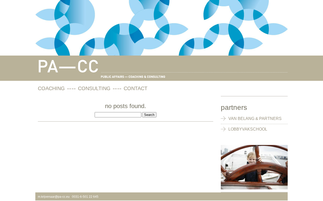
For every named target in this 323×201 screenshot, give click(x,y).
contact (135, 88)
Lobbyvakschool (247, 129)
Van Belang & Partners (255, 118)
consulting (94, 88)
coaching (51, 88)
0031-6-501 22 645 (85, 196)
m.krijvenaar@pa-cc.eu (54, 196)
